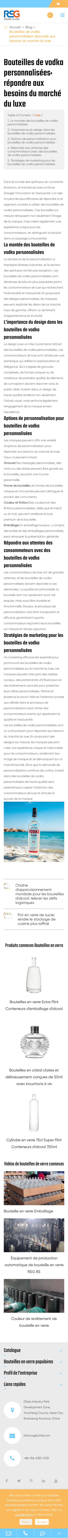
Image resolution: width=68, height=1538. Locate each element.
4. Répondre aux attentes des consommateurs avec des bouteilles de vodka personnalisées (32, 151)
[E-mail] (8, 1533)
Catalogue (12, 1350)
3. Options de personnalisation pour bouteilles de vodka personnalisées (32, 140)
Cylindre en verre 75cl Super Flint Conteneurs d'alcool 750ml (34, 1143)
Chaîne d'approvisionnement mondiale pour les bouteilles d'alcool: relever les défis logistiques (39, 894)
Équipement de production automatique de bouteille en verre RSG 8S (34, 1265)
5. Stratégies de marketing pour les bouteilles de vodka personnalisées (31, 162)
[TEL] (25, 1533)
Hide (37, 115)
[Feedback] (42, 1533)
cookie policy (24, 1514)
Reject (25, 1522)
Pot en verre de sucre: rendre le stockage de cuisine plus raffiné (37, 919)
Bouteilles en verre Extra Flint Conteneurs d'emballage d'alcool (34, 1005)
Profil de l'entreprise (20, 1373)
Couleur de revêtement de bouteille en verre (34, 1322)
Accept (42, 1522)
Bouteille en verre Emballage (28, 1211)
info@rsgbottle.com (37, 1435)
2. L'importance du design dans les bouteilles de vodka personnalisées (31, 131)
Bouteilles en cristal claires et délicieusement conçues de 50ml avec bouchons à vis (34, 1077)
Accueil (15, 27)
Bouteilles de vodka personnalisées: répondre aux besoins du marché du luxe (32, 36)
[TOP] (59, 1533)
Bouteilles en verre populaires (28, 1362)
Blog (28, 27)
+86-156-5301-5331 (36, 1458)
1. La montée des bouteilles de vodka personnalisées (33, 122)
